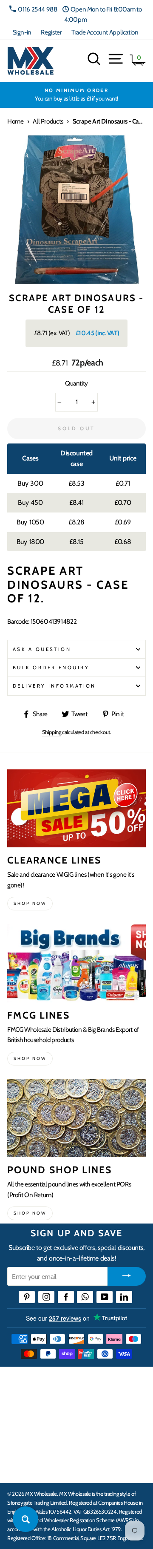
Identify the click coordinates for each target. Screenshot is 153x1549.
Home (15, 121)
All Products (48, 121)
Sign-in (22, 32)
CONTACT (22, 1467)
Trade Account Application (104, 32)
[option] (76, 95)
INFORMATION (31, 1415)
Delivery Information (54, 686)
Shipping (51, 731)
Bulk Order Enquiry (51, 668)
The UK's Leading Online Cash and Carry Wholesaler (72, 1384)
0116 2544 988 (37, 9)
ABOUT (18, 1441)
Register (51, 32)
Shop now (30, 903)
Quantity (76, 383)
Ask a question (42, 649)
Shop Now (30, 1213)
